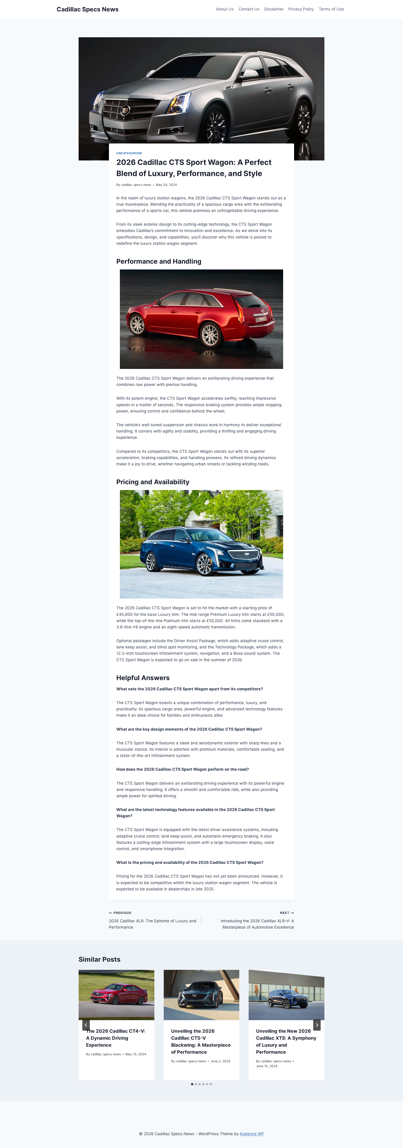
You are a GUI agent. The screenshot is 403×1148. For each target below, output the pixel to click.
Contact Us (249, 9)
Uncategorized (129, 153)
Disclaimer (274, 9)
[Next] (317, 1025)
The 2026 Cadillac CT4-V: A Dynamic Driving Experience (115, 1038)
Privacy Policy (301, 9)
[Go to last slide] (86, 1025)
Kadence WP (252, 1133)
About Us (225, 9)
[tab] (192, 1084)
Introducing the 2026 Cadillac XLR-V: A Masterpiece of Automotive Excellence (257, 920)
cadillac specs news (136, 185)
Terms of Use (331, 9)
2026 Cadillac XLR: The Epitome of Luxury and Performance (152, 920)
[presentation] (116, 995)
